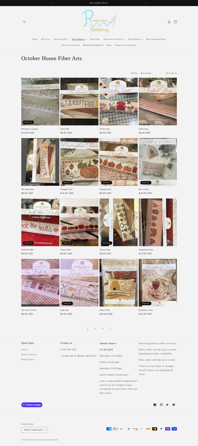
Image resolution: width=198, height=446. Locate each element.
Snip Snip (64, 310)
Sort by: (134, 73)
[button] (24, 22)
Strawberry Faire (146, 310)
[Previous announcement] (53, 3)
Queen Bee (64, 129)
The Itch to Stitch (28, 310)
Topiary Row (105, 250)
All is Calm (143, 189)
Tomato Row (65, 250)
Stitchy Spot (105, 129)
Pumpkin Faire (66, 189)
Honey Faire (105, 310)
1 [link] (87, 328)
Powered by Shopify (50, 439)
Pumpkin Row (105, 189)
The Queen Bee (27, 189)
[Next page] (110, 328)
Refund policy (27, 359)
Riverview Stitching (35, 439)
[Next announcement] (145, 3)
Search (24, 350)
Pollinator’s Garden (29, 129)
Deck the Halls (27, 250)
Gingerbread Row (146, 250)
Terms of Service (29, 354)
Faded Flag (143, 129)
